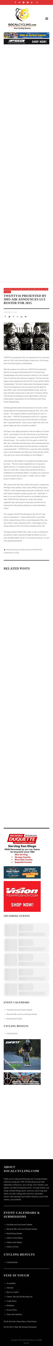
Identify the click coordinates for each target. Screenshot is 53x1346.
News (6, 289)
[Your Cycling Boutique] (22, 1078)
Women (7, 292)
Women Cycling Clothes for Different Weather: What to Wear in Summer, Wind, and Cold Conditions (26, 741)
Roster (25, 550)
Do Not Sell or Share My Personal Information (20, 1327)
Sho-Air (29, 550)
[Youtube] (32, 2)
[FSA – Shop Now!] (26, 41)
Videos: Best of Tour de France (22, 169)
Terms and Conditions (14, 1314)
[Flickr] (19, 2)
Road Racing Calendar (14, 1019)
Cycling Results (12, 1033)
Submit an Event (12, 1247)
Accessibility (11, 1283)
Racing (25, 289)
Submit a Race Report (14, 1242)
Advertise (10, 1288)
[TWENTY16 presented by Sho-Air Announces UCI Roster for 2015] (26, 336)
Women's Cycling (14, 553)
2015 (7, 550)
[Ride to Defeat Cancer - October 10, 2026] (26, 35)
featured (11, 550)
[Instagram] (23, 2)
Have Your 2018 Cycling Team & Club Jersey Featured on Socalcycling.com (24, 259)
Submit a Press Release (15, 1238)
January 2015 (18, 550)
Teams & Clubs (41, 289)
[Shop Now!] (22, 896)
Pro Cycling (15, 289)
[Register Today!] (22, 872)
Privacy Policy (12, 1310)
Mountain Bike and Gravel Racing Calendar (22, 1014)
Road (31, 289)
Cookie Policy (12, 1301)
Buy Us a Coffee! (13, 1292)
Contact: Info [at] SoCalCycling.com (19, 1297)
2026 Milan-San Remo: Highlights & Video (24, 706)
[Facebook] (15, 2)
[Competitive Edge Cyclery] (22, 1054)
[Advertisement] (22, 1102)
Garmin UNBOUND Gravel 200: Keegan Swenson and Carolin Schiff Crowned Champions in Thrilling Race (26, 54)
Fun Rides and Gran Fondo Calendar (19, 1010)
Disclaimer (10, 1305)
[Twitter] (27, 2)
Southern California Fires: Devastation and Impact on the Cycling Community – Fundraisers (24, 112)
